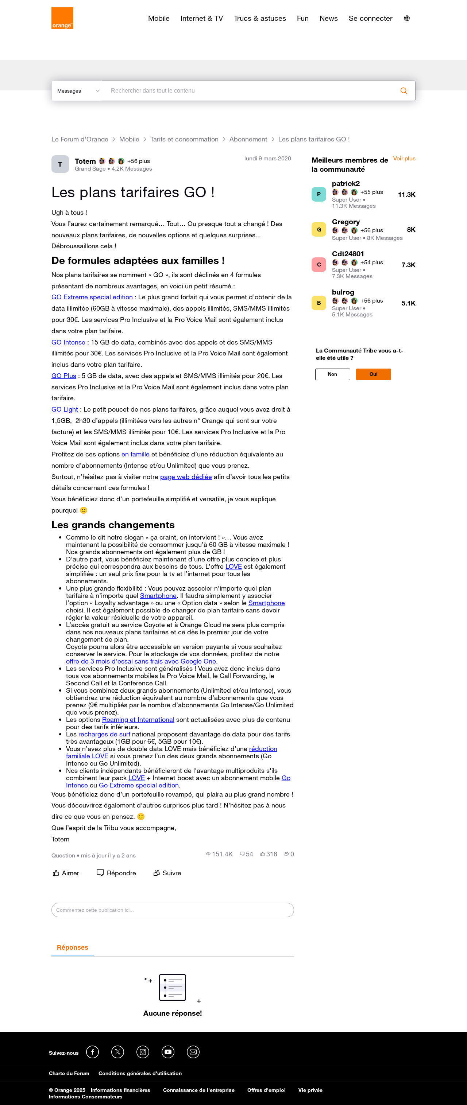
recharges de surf (104, 734)
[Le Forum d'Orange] (62, 18)
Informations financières (120, 1090)
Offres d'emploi (266, 1090)
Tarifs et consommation (184, 139)
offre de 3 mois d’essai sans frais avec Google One (141, 661)
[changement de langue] (407, 18)
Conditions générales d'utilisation (140, 1073)
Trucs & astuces (260, 18)
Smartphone (158, 595)
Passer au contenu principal (39, 5)
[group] (219, 853)
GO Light (64, 409)
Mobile (159, 18)
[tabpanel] (172, 987)
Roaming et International (138, 719)
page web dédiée (186, 476)
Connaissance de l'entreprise (199, 1090)
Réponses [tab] (72, 947)
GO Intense (68, 342)
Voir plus (404, 158)
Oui (374, 374)
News (329, 18)
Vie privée (310, 1090)
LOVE (233, 566)
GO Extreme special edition (92, 297)
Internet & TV (202, 18)
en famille (135, 454)
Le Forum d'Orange (79, 139)
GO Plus (63, 375)
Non (332, 374)
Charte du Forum (69, 1073)
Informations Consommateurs (86, 1096)
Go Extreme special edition (139, 785)
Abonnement (248, 139)
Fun (303, 18)
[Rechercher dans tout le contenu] (404, 91)
